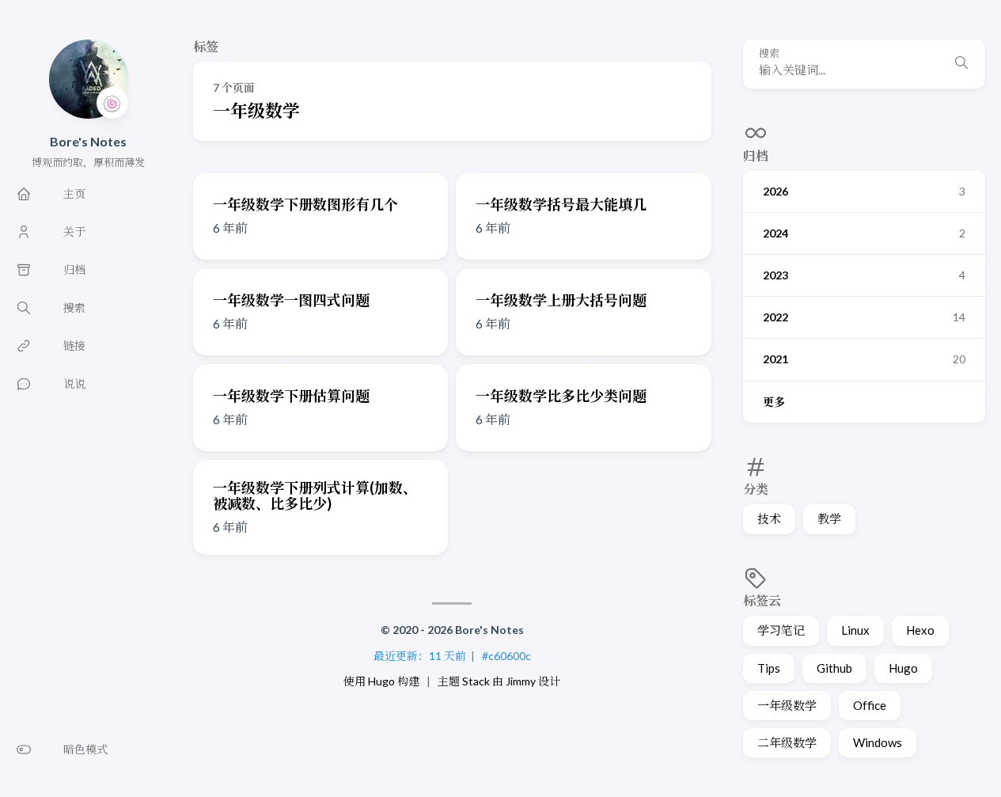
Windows (877, 742)
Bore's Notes (88, 141)
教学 (829, 518)
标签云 (762, 600)
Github (834, 668)
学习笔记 (781, 630)
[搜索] (961, 64)
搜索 (769, 53)
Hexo (920, 630)
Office (869, 705)
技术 (769, 518)
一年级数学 (787, 705)
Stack (476, 681)
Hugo (903, 668)
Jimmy (521, 681)
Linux (855, 630)
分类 (755, 488)
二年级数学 (787, 742)
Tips (768, 668)
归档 (755, 155)
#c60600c (506, 655)
